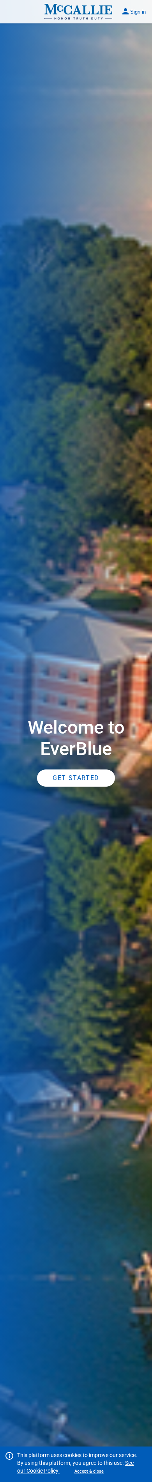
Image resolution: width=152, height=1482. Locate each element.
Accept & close (89, 1471)
